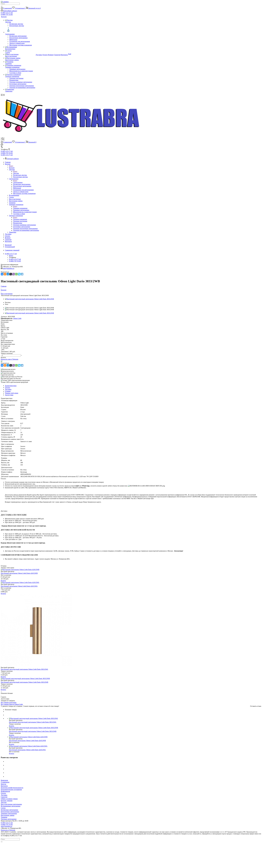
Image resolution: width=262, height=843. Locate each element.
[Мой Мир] (8, 274)
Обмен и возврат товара (9, 799)
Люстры (16, 173)
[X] (10, 274)
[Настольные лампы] (20, 58)
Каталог (12, 168)
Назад (11, 166)
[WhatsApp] (16, 274)
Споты (3, 808)
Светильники (18, 182)
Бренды (3, 784)
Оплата (3, 793)
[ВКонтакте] (2, 274)
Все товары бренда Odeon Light (12, 704)
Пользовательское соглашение (11, 789)
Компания (4, 780)
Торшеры (4, 817)
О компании (5, 782)
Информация (5, 791)
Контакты (4, 786)
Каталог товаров (6, 800)
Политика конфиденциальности (12, 788)
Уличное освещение (20, 219)
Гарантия (4, 797)
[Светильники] (20, 30)
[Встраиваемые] (20, 47)
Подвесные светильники (9, 810)
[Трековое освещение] (20, 65)
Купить (3, 580)
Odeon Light (17, 318)
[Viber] (13, 274)
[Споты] (20, 51)
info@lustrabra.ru (8, 268)
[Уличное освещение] (20, 75)
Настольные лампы (7, 815)
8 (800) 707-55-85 (7, 14)
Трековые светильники (9, 813)
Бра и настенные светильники (11, 804)
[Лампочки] (20, 89)
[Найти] (1, 6)
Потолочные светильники (10, 811)
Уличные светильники (8, 819)
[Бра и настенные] (20, 54)
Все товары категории (8, 702)
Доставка (4, 795)
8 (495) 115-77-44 (7, 13)
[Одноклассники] (5, 274)
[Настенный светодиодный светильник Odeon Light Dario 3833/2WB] (29, 299)
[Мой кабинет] (2, 145)
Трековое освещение (20, 208)
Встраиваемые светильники (10, 806)
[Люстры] (20, 20)
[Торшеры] (20, 62)
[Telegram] (22, 274)
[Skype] (19, 274)
